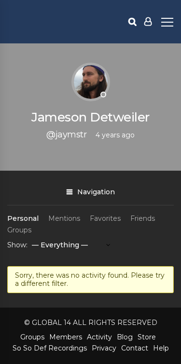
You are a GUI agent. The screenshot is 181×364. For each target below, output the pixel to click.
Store (147, 337)
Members (65, 337)
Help (161, 348)
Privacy (104, 348)
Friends (142, 218)
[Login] (147, 21)
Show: (17, 245)
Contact (134, 348)
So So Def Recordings (50, 348)
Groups (19, 230)
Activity (99, 337)
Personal (23, 218)
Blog (125, 337)
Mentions (64, 218)
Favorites (105, 218)
